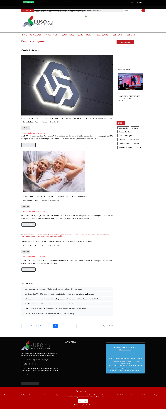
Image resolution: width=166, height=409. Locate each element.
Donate (29, 2)
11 (41, 326)
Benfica (122, 140)
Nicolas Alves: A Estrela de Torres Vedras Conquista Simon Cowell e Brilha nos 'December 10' (58, 241)
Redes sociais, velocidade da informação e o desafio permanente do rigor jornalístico (55, 309)
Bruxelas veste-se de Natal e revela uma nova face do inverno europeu (50, 314)
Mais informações (79, 405)
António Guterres (125, 147)
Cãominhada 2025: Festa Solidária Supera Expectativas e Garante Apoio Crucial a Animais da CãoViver (62, 299)
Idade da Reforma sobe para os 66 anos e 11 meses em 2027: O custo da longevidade (54, 196)
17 (69, 326)
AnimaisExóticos (125, 132)
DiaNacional (134, 140)
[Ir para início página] (23, 326)
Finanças (137, 143)
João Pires (25, 128)
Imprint (88, 405)
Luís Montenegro (125, 136)
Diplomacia (123, 128)
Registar (138, 2)
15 (60, 326)
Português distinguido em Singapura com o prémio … (129, 98)
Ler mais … (29, 145)
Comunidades (124, 143)
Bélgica (135, 128)
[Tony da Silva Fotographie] (32, 41)
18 (74, 326)
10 (36, 326)
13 (50, 326)
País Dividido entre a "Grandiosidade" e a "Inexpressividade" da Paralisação (52, 304)
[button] (37, 35)
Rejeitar (85, 401)
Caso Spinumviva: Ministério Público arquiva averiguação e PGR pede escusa (53, 289)
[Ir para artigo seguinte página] (78, 326)
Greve (139, 147)
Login (131, 2)
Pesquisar (143, 10)
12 (46, 326)
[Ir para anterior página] (28, 326)
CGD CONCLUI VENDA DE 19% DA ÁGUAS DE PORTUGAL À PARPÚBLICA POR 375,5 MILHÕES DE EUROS (67, 119)
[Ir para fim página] (83, 326)
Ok (80, 401)
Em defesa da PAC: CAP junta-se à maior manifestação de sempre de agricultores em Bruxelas (59, 294)
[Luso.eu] (38, 22)
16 (65, 326)
